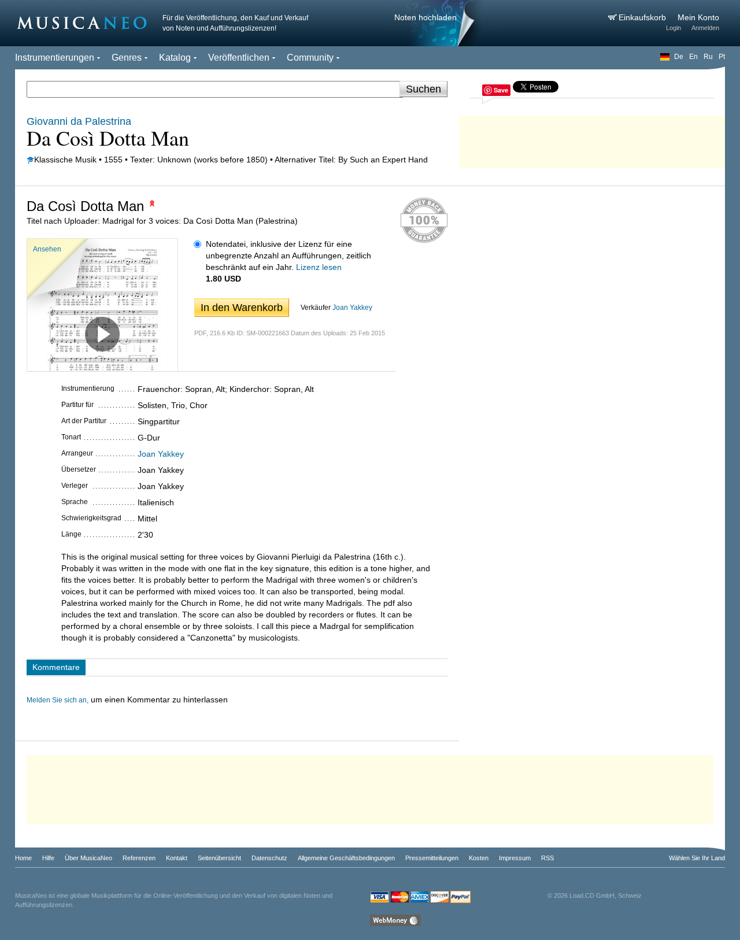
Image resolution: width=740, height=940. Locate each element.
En (693, 57)
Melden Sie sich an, (57, 700)
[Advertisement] (592, 138)
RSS (547, 857)
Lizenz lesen (319, 267)
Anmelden (705, 27)
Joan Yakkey (352, 308)
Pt (722, 57)
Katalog (175, 57)
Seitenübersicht (219, 857)
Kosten (479, 857)
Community (310, 57)
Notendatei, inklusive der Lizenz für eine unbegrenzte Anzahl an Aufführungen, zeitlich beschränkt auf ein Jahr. (288, 255)
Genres (127, 57)
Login (673, 27)
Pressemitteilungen (431, 857)
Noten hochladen (425, 17)
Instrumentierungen (54, 57)
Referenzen (139, 857)
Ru (708, 57)
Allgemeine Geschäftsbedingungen (346, 857)
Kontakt (176, 857)
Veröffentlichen (238, 57)
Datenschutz (269, 857)
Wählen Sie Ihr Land (697, 857)
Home (23, 857)
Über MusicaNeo (88, 857)
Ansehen (47, 249)
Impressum (515, 857)
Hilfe (48, 857)
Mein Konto (698, 17)
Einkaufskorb (643, 17)
